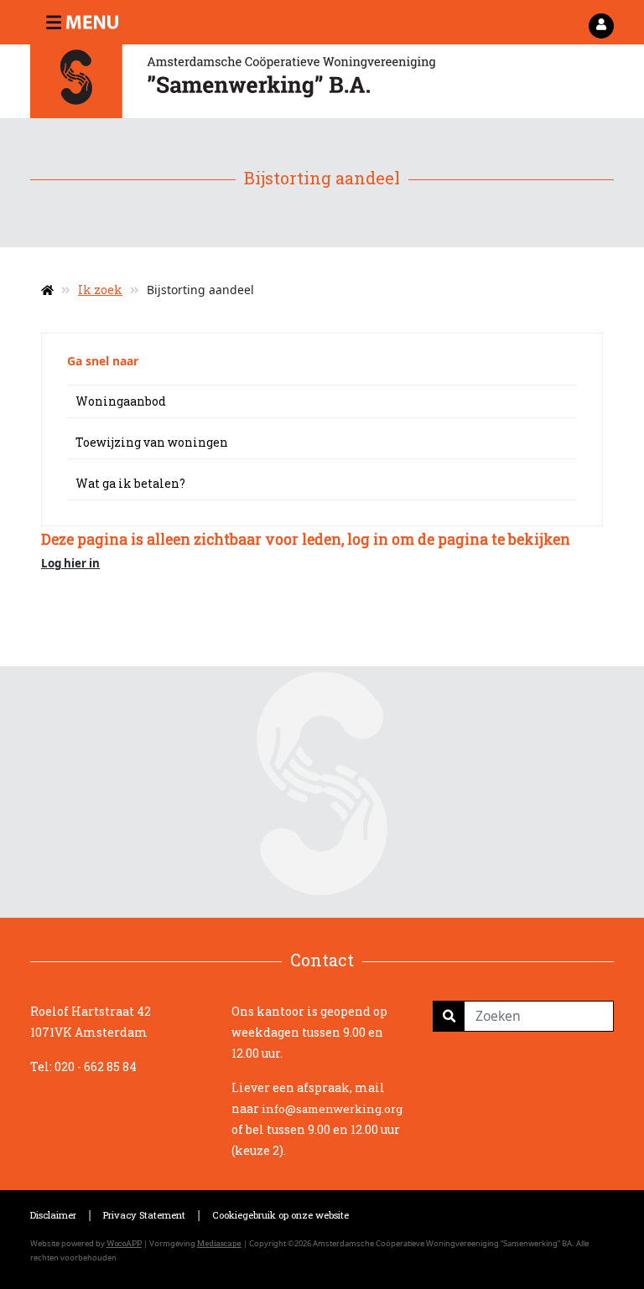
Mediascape (219, 1243)
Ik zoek (100, 290)
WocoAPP (124, 1243)
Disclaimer (53, 1215)
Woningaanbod (120, 401)
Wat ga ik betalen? (130, 483)
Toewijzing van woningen (151, 442)
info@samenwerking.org (332, 1108)
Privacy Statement (144, 1215)
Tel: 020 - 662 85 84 (83, 1066)
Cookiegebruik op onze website (280, 1215)
